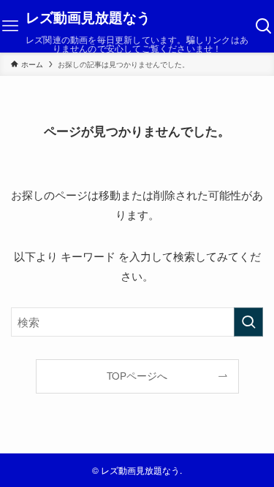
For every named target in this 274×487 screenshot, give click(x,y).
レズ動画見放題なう (88, 18)
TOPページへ (137, 376)
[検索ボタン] (264, 26)
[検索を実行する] (248, 322)
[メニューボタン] (10, 26)
